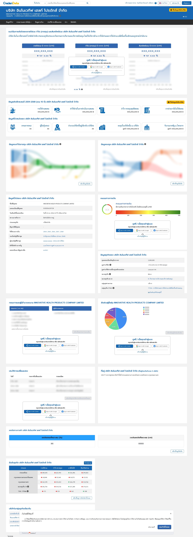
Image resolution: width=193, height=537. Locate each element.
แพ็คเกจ (151, 3)
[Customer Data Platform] (96, 533)
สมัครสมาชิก (175, 3)
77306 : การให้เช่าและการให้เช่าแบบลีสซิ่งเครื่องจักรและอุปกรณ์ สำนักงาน (169, 288)
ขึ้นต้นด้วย (37, 3)
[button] (87, 3)
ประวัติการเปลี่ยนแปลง (54, 22)
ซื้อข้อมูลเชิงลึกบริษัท (179, 10)
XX (52, 443)
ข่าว (66, 22)
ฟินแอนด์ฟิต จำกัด (15, 517)
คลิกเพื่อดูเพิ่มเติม (85, 184)
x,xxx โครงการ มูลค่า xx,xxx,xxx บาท (53, 245)
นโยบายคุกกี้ (151, 527)
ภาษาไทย (164, 3)
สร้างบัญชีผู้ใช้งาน (96, 73)
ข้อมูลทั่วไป (9, 22)
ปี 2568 (87, 463)
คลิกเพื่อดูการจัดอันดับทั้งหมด (81, 498)
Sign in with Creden (79, 67)
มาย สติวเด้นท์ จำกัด (16, 521)
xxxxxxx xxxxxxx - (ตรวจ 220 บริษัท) (53, 241)
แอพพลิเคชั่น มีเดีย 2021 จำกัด (19, 514)
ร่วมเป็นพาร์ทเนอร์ (142, 3)
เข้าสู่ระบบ (187, 3)
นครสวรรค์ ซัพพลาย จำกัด (17, 526)
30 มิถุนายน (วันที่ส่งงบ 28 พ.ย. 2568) (54, 236)
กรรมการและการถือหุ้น (23, 22)
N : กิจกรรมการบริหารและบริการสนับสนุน (160, 279)
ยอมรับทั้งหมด (164, 527)
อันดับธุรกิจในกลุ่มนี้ (155, 292)
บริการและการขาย (130, 3)
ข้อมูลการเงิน (39, 22)
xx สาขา (45, 250)
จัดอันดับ (73, 22)
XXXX (141, 443)
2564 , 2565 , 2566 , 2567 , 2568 (53, 231)
